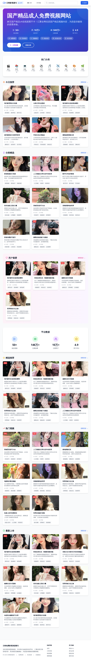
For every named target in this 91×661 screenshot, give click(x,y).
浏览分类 (28, 45)
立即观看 (15, 45)
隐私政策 (71, 653)
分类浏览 (49, 651)
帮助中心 (71, 648)
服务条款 (71, 656)
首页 (48, 648)
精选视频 (49, 653)
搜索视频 (49, 656)
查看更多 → (84, 82)
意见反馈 (71, 651)
